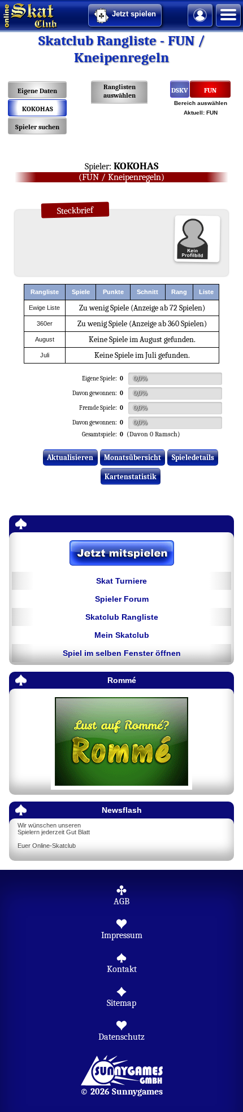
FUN (210, 90)
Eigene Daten (37, 91)
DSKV (179, 90)
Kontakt (122, 969)
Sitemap (121, 1003)
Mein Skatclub (121, 635)
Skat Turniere (121, 580)
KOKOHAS (37, 109)
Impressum (121, 935)
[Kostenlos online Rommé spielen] (121, 742)
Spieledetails (193, 457)
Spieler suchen (37, 127)
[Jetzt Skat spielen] (121, 554)
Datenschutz (121, 1037)
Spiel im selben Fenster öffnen (122, 653)
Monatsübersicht (132, 457)
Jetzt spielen (134, 14)
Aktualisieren (70, 457)
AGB (121, 901)
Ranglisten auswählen (119, 91)
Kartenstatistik (131, 476)
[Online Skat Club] (1, 14)
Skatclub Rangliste (121, 616)
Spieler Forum (122, 598)
